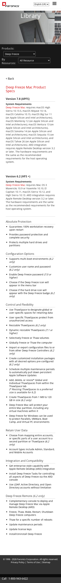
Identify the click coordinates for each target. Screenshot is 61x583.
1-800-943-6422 (18, 578)
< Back (10, 78)
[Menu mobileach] (53, 4)
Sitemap (46, 562)
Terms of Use (33, 562)
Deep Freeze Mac (15, 107)
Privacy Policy (18, 562)
